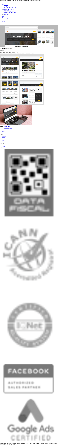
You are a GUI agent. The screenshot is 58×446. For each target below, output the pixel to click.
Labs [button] (2, 17)
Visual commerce (6, 5)
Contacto (3, 16)
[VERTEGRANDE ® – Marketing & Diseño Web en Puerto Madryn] (4, 1)
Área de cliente (3, 141)
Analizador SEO (6, 18)
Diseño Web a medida (4, 132)
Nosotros (3, 140)
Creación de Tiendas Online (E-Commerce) (9, 8)
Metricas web (3, 131)
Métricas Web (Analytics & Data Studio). (9, 9)
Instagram (3, 145)
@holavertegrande (8, 128)
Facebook (3, 21)
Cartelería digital (6, 6)
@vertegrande (7, 126)
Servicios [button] (3, 4)
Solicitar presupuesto (2, 147)
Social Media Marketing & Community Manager (10, 12)
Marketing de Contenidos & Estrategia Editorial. (10, 15)
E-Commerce (3, 137)
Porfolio (3, 3)
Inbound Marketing (6, 14)
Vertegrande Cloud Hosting (7, 13)
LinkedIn (3, 22)
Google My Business (6, 10)
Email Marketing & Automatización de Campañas (10, 7)
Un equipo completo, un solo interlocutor (9, 11)
